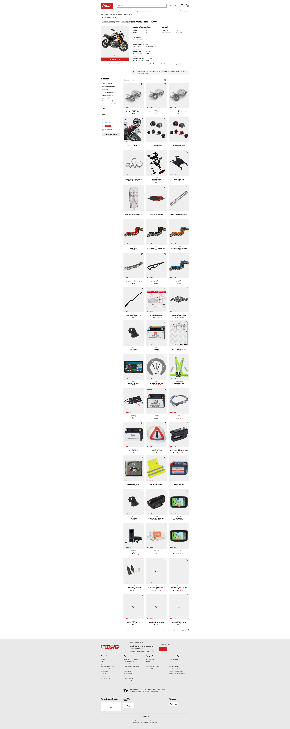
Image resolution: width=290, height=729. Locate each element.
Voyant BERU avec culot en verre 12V (133, 214)
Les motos (126, 676)
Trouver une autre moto (114, 63)
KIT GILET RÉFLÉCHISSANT (178, 383)
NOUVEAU (107, 122)
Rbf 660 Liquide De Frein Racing (156, 622)
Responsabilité (150, 669)
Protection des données (175, 664)
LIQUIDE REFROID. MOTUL (133, 622)
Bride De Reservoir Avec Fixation (156, 383)
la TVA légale (147, 720)
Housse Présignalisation (156, 450)
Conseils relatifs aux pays (130, 664)
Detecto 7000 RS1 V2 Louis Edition (156, 518)
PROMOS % (107, 126)
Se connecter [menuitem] (185, 11)
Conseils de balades (128, 661)
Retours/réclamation (106, 676)
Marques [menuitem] (137, 11)
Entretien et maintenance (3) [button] (109, 86)
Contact (103, 659)
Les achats (149, 664)
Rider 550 (179, 552)
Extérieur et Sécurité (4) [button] (108, 95)
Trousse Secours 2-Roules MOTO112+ (156, 552)
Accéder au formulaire (144, 73)
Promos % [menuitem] (129, 11)
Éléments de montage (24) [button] (109, 104)
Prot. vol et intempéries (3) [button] (109, 92)
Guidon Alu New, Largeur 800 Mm (133, 315)
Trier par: (173, 80)
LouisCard (103, 673)
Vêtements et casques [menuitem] (106, 11)
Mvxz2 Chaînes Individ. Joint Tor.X (134, 281)
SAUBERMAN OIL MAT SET (133, 484)
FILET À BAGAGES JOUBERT (133, 145)
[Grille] (165, 80)
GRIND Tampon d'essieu (156, 145)
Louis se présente (150, 659)
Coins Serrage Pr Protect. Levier (133, 111)
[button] (186, 1)
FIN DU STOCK (108, 129)
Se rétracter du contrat (107, 678)
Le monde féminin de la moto (131, 659)
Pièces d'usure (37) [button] (107, 83)
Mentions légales (173, 659)
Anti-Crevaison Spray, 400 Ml (179, 622)
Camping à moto (127, 681)
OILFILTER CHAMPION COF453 (179, 349)
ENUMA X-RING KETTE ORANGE (179, 248)
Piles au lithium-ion (133, 450)
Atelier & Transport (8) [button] (108, 101)
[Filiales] (170, 5)
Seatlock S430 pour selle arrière (179, 315)
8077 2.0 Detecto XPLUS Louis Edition (179, 450)
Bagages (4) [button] (105, 89)
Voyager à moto (127, 673)
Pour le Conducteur (128, 678)
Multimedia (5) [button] (106, 98)
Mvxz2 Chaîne (133, 248)
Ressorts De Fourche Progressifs (179, 214)
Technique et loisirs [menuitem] (119, 11)
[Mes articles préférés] (181, 5)
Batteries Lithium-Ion (179, 484)
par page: (139, 80)
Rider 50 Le (179, 518)
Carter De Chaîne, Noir (156, 281)
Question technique (106, 664)
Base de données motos (107, 666)
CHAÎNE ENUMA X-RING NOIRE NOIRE (156, 248)
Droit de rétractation (174, 666)
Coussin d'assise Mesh (179, 179)
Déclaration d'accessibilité (176, 671)
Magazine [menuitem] (144, 11)
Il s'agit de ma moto (115, 59)
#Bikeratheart (127, 671)
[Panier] (187, 5)
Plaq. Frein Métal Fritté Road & (156, 315)
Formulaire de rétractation (176, 669)
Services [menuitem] (151, 11)
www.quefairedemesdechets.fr (150, 691)
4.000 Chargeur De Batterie (156, 214)
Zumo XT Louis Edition (133, 383)
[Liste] (167, 80)
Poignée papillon (134, 349)
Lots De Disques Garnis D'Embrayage (133, 179)
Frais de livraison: (136, 722)
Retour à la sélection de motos (110, 17)
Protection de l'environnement (177, 673)
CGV (170, 661)
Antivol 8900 (179, 417)
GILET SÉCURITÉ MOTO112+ (156, 484)
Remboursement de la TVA (153, 666)
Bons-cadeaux (104, 671)
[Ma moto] (176, 5)
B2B (102, 661)
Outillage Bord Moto (133, 417)
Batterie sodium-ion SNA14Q (156, 417)
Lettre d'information (106, 669)
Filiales (148, 661)
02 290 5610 (112, 647)
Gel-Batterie (156, 349)
